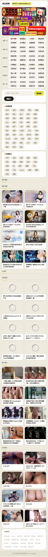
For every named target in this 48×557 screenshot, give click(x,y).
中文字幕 (41, 47)
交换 (35, 162)
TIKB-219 (6, 524)
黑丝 (7, 147)
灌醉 (27, 166)
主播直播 (32, 43)
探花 (14, 158)
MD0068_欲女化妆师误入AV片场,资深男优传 (35, 226)
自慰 (35, 143)
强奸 (14, 122)
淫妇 (35, 127)
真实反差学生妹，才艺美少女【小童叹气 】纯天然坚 (35, 442)
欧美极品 (23, 47)
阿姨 (7, 118)
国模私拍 (23, 60)
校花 (14, 147)
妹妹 (14, 131)
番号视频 (30, 543)
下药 (34, 166)
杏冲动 (38, 540)
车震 (35, 118)
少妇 (21, 135)
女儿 (29, 131)
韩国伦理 (13, 56)
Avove (22, 170)
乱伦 (7, 110)
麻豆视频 (19, 536)
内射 (14, 135)
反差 (28, 114)
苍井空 (29, 135)
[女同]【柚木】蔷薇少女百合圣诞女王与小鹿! (12, 337)
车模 (7, 170)
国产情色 (13, 60)
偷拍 (28, 118)
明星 (21, 143)
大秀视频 (32, 69)
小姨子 (22, 131)
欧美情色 (41, 60)
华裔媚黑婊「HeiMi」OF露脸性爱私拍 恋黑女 (35, 422)
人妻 (21, 127)
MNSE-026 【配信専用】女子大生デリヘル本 (35, 467)
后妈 (7, 143)
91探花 (32, 39)
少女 (28, 143)
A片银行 (15, 547)
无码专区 (32, 77)
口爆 (7, 127)
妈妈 (14, 110)
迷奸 (20, 166)
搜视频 (39, 93)
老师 (36, 139)
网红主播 (32, 60)
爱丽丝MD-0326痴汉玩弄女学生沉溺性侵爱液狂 (12, 266)
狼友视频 (38, 543)
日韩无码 (41, 51)
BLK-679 (29, 486)
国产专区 (13, 82)
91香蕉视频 (7, 547)
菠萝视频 (40, 536)
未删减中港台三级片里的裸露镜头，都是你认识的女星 (35, 402)
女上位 (8, 139)
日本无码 (32, 56)
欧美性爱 (41, 73)
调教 (36, 135)
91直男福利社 (14, 543)
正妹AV (6, 543)
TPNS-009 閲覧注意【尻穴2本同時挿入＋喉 (12, 505)
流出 (22, 139)
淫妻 (7, 166)
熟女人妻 (13, 73)
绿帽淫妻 (41, 86)
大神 (7, 158)
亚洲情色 (41, 77)
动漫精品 (13, 47)
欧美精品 (23, 39)
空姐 (21, 147)
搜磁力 (8, 99)
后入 (7, 122)
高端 (28, 158)
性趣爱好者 (14, 540)
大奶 (15, 139)
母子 (21, 114)
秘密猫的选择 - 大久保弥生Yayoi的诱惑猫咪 (11, 357)
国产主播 (23, 77)
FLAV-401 (6, 466)
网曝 (36, 110)
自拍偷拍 (13, 43)
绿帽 (14, 162)
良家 (35, 158)
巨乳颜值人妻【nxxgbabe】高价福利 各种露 (12, 402)
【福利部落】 (24, 540)
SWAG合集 (23, 547)
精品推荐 (41, 39)
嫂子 (7, 114)
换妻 (21, 118)
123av (13, 536)
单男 (28, 162)
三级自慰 (23, 51)
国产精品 (23, 69)
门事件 (22, 110)
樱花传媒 (31, 547)
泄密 (29, 110)
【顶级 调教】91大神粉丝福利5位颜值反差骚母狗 (12, 382)
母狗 (35, 122)
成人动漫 (41, 56)
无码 (36, 131)
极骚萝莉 (32, 51)
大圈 (21, 158)
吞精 (29, 170)
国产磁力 (4, 363)
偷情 (35, 114)
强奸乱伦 (32, 47)
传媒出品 (41, 43)
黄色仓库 (7, 536)
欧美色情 (41, 82)
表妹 (14, 118)
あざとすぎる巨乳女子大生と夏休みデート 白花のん (35, 337)
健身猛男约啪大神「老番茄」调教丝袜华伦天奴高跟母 (12, 442)
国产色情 (13, 39)
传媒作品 (13, 86)
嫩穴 (29, 139)
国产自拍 (13, 51)
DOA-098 (29, 504)
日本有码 (23, 82)
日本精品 (23, 43)
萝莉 (28, 122)
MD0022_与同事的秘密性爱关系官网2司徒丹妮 (12, 246)
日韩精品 (13, 65)
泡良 (7, 162)
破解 (7, 135)
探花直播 (23, 86)
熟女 (14, 114)
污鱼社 (32, 540)
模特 (36, 170)
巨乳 (21, 122)
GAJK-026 (6, 486)
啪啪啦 (33, 536)
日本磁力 (4, 448)
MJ (14, 166)
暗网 (28, 127)
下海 (14, 170)
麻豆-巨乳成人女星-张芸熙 (34, 245)
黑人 (7, 131)
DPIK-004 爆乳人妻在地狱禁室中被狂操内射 (35, 357)
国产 (14, 127)
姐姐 (14, 143)
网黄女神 (32, 86)
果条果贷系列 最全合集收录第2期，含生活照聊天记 (35, 382)
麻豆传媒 (4, 186)
